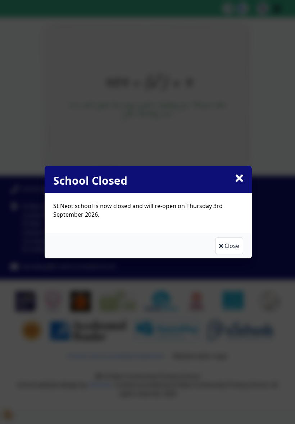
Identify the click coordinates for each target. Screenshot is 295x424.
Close (231, 246)
